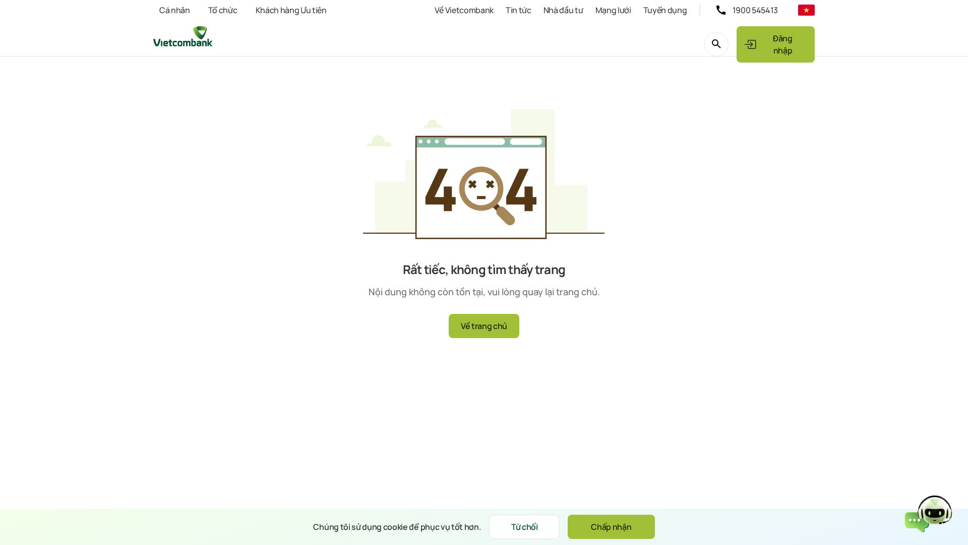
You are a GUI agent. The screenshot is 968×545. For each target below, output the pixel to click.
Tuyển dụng (665, 10)
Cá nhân (174, 10)
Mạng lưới (613, 10)
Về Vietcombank (464, 10)
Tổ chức (222, 10)
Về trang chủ (484, 326)
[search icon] (716, 44)
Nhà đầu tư (563, 10)
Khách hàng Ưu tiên (291, 10)
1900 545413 (755, 10)
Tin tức (518, 10)
